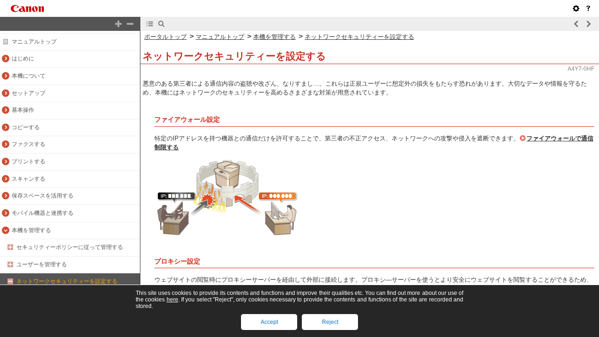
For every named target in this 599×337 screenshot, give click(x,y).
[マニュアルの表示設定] (576, 8)
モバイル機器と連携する (42, 213)
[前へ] (576, 24)
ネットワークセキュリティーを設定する (66, 281)
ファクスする (28, 144)
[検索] (161, 24)
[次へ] (588, 24)
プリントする (28, 161)
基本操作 (23, 110)
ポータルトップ (165, 36)
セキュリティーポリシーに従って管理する (69, 247)
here (172, 299)
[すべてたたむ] (130, 24)
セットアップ (28, 93)
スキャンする (28, 179)
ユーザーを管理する (41, 264)
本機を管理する (31, 230)
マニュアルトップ (34, 41)
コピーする (26, 127)
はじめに (23, 58)
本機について (28, 76)
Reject (330, 322)
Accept (269, 322)
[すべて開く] (118, 24)
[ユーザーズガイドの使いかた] (588, 8)
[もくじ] (150, 24)
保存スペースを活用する (42, 195)
